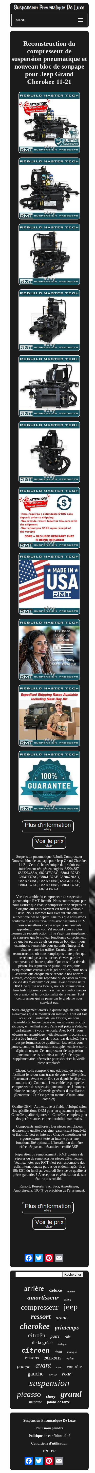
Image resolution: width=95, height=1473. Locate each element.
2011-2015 (52, 1358)
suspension (49, 1383)
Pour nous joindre (49, 1428)
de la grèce (42, 1342)
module (71, 1291)
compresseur (40, 1307)
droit (58, 1352)
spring (67, 1299)
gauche (36, 1373)
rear (66, 1374)
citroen (35, 1350)
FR (53, 1451)
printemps (67, 1327)
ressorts (32, 1357)
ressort (41, 1316)
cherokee (35, 1326)
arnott (62, 1317)
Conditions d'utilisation (49, 1443)
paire (55, 1336)
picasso (29, 1394)
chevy (50, 1396)
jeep (71, 1306)
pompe (23, 1366)
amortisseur (43, 1297)
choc (59, 1367)
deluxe (55, 1290)
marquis (72, 1352)
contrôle (74, 1366)
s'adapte (62, 1343)
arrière (34, 1288)
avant (43, 1365)
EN (45, 1451)
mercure (35, 1402)
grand (71, 1394)
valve (70, 1358)
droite (53, 1375)
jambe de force (58, 1402)
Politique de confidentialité (49, 1436)
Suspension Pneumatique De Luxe (49, 1420)
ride (67, 1337)
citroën (36, 1335)
